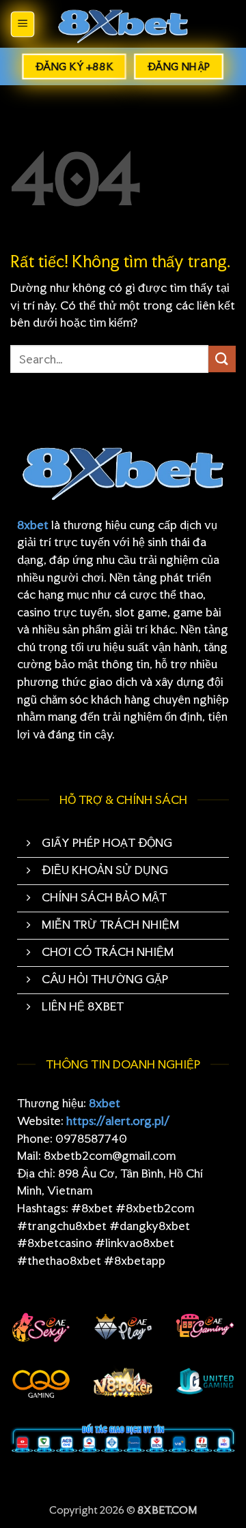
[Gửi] (222, 359)
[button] (22, 24)
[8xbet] (123, 24)
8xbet (33, 525)
